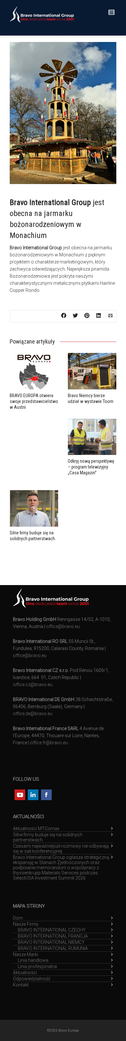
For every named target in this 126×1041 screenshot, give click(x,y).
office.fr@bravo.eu (49, 742)
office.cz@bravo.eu (32, 684)
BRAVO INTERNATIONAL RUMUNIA (53, 948)
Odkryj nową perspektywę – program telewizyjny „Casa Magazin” (91, 467)
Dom (18, 918)
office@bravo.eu (63, 626)
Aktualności (25, 972)
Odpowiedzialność (31, 978)
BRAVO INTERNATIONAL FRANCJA (53, 936)
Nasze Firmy (25, 924)
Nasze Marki (25, 954)
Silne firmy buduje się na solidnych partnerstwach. (47, 837)
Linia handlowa (33, 960)
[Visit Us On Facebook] (46, 794)
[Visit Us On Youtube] (19, 794)
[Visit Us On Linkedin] (32, 794)
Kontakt (21, 984)
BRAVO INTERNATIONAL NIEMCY (51, 942)
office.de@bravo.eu (32, 713)
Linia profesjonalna (37, 966)
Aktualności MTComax (36, 828)
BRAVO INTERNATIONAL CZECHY (52, 930)
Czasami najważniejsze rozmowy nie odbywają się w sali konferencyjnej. (61, 848)
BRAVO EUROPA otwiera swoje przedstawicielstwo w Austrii (34, 401)
